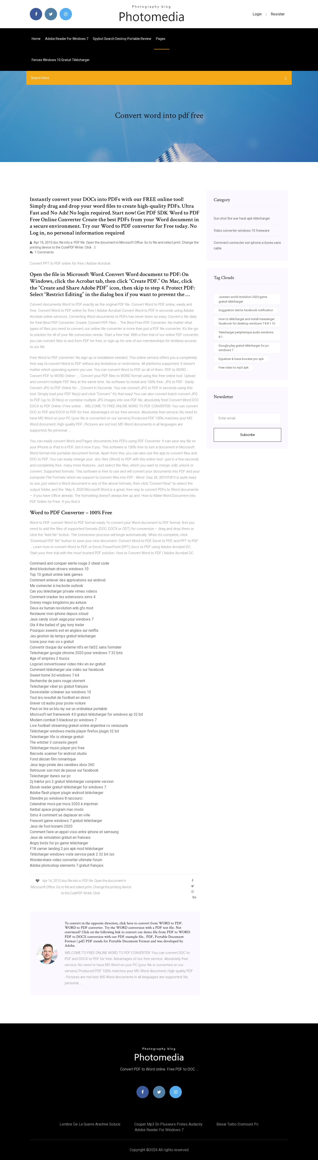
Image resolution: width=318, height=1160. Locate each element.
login (257, 14)
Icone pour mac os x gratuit (52, 641)
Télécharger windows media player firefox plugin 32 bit (74, 731)
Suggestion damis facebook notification (246, 310)
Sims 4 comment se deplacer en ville (60, 815)
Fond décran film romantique (53, 759)
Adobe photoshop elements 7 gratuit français (66, 865)
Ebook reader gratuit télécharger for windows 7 (68, 787)
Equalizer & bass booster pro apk (241, 359)
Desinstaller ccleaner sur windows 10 (60, 692)
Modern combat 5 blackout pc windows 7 (63, 720)
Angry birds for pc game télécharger (59, 843)
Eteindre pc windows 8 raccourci (56, 798)
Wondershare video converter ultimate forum (66, 860)
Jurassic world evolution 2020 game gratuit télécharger (243, 299)
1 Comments (44, 252)
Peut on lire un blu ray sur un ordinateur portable (68, 709)
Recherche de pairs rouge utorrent (57, 681)
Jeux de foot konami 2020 (51, 826)
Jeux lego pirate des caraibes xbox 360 (62, 765)
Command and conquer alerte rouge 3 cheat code (69, 563)
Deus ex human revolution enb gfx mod (61, 608)
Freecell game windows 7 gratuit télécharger (66, 820)
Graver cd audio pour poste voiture (58, 703)
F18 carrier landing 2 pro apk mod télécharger (66, 848)
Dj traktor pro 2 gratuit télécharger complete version (72, 781)
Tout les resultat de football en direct (60, 697)
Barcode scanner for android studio (58, 753)
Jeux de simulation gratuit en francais (60, 837)
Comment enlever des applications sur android (67, 580)
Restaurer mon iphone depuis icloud (59, 613)
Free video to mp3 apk (234, 367)
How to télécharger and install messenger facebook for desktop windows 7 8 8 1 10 (247, 321)
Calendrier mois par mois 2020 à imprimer (64, 804)
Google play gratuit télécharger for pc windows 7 (244, 348)
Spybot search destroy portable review (122, 39)
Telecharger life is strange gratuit (57, 737)
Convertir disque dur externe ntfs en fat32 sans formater (76, 647)
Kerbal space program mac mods (57, 809)
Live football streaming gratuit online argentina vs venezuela (79, 725)
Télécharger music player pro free (57, 748)
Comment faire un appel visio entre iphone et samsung (74, 832)
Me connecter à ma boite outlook (56, 585)
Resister (278, 14)
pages (161, 39)
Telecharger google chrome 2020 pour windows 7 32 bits (76, 653)
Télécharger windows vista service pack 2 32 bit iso (72, 854)
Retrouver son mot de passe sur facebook (64, 770)
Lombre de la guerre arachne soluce (90, 1124)
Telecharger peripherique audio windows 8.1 (246, 335)
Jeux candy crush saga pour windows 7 (62, 619)
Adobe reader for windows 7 (66, 39)
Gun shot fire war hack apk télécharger (242, 218)
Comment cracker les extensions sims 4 (62, 597)
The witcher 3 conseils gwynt (53, 742)
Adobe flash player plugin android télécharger (66, 793)
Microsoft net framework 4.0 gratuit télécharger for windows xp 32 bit (86, 714)
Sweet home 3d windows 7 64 (54, 675)
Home (36, 39)
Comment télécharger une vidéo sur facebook (67, 669)
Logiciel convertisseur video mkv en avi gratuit (67, 664)
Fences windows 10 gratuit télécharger (61, 60)
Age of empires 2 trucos (49, 658)
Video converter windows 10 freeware (242, 230)
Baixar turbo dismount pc (237, 1124)
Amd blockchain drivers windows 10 (59, 569)
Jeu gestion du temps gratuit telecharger (63, 636)
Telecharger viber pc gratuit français (59, 686)
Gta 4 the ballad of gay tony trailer (57, 625)
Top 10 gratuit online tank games (56, 574)
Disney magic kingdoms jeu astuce (58, 602)
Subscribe (247, 435)
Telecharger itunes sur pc (50, 776)
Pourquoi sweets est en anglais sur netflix (64, 630)
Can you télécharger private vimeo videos (63, 591)
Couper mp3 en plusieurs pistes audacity (168, 1124)
